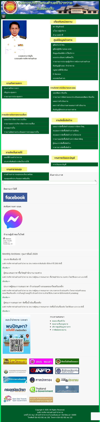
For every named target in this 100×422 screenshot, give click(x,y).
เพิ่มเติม (6, 268)
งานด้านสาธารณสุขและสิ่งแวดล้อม (18, 174)
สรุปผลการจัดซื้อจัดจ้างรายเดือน (66, 131)
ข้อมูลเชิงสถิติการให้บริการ (63, 53)
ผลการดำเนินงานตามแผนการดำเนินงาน (69, 105)
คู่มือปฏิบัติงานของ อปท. (62, 49)
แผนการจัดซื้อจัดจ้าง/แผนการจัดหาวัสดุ (68, 126)
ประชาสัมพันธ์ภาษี (12, 259)
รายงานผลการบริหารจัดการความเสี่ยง (19, 124)
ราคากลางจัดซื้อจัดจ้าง (62, 147)
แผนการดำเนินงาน (60, 101)
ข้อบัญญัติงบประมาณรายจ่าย (64, 109)
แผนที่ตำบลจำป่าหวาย (13, 157)
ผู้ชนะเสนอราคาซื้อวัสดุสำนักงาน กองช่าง (23, 273)
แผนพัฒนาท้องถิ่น (60, 93)
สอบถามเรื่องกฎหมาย (60, 324)
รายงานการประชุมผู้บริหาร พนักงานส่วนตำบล (71, 62)
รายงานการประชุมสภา (13, 96)
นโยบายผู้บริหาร (59, 31)
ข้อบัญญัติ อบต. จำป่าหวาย (63, 66)
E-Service (57, 74)
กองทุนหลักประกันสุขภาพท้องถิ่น (17, 178)
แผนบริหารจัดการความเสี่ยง (15, 119)
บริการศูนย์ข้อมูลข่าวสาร (61, 327)
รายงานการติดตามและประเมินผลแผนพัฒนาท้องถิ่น (73, 97)
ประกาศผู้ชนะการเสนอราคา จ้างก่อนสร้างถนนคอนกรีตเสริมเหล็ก (34, 286)
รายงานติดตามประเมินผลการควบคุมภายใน (21, 132)
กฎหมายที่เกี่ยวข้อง (60, 70)
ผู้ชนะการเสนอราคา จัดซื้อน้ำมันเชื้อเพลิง (22, 303)
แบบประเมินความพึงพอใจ (63, 57)
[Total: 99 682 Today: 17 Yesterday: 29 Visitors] (8, 247)
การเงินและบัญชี (59, 164)
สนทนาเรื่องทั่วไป (58, 321)
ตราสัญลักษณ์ (58, 27)
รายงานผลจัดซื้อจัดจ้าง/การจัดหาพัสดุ (68, 139)
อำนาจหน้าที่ (58, 35)
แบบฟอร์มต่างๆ (59, 78)
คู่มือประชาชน (58, 45)
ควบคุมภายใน (9, 128)
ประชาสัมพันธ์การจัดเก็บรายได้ (16, 161)
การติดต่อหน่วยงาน (59, 330)
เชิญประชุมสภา (10, 92)
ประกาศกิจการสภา (11, 88)
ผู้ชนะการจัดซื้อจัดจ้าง (61, 143)
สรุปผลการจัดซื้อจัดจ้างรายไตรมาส (67, 135)
